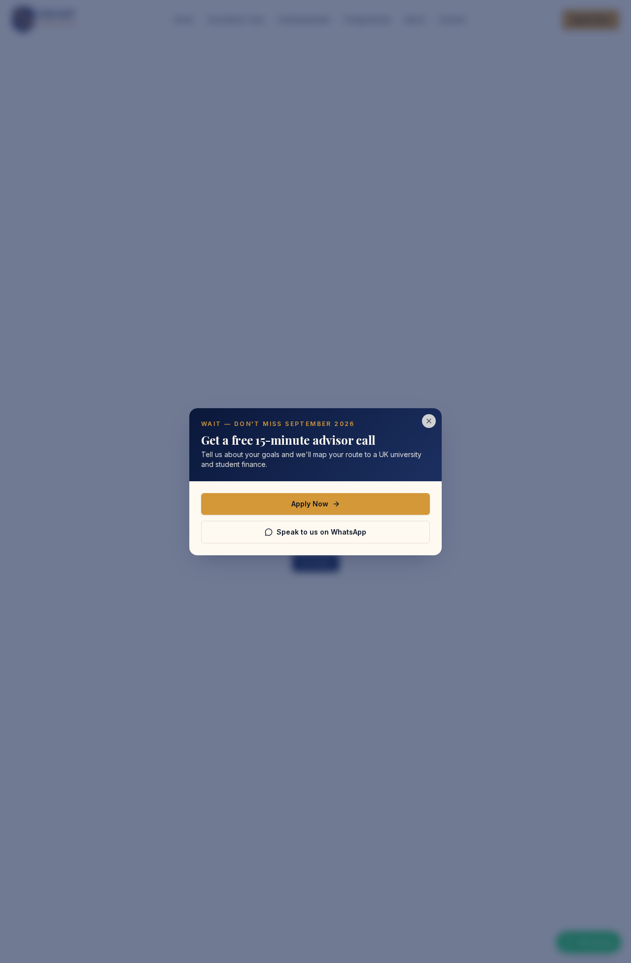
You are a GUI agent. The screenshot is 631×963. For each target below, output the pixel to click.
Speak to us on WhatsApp (321, 532)
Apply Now (309, 504)
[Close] (429, 421)
